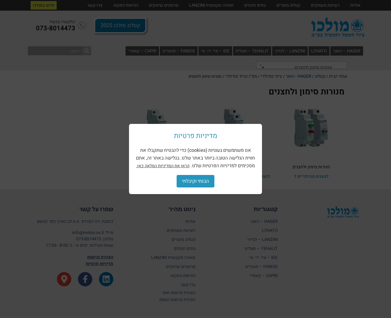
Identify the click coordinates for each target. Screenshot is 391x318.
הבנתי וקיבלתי (195, 181)
